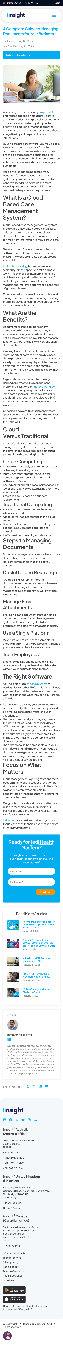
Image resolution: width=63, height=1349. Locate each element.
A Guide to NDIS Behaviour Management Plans (37, 960)
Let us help (9, 820)
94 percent (46, 112)
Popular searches (12, 1275)
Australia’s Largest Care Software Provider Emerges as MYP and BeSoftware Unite (39, 942)
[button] (56, 54)
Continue (45, 892)
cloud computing (16, 266)
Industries (8, 1280)
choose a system (36, 683)
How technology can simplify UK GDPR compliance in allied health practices (39, 924)
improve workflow (44, 386)
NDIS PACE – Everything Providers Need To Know (36, 975)
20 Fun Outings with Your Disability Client (36, 991)
